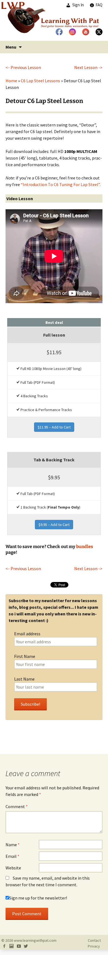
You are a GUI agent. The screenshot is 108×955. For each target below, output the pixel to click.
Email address (27, 633)
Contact (94, 940)
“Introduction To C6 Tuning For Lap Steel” (60, 184)
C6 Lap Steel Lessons (40, 80)
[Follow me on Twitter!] (26, 946)
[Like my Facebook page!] (4, 946)
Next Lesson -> (88, 67)
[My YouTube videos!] (18, 946)
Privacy (94, 946)
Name (13, 844)
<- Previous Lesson (23, 67)
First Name (24, 656)
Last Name (24, 679)
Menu (11, 47)
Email (12, 856)
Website (13, 868)
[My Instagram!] (11, 946)
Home (11, 80)
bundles (84, 546)
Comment (17, 806)
